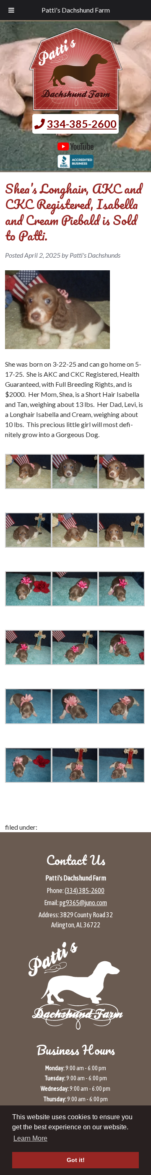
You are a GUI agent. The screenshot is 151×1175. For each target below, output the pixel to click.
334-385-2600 (82, 123)
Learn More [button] (30, 1138)
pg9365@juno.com (83, 902)
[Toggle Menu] (11, 10)
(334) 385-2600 (84, 890)
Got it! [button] (76, 1160)
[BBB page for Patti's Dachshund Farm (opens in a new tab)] (75, 164)
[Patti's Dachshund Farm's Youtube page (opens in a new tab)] (75, 146)
